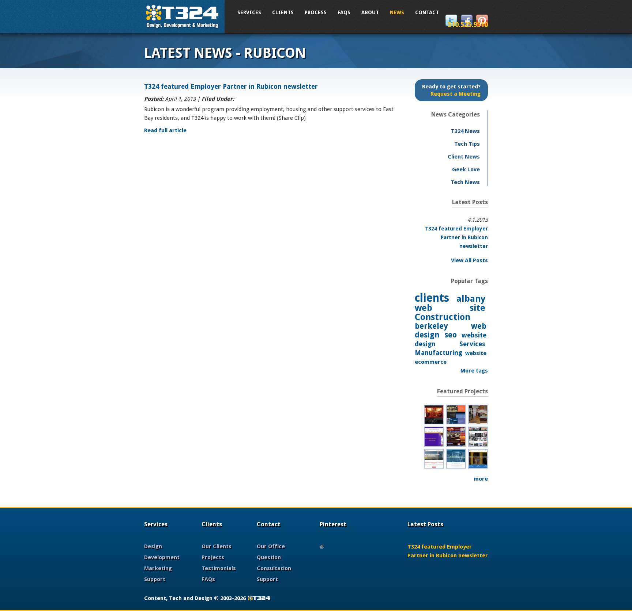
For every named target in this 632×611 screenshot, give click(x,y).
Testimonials (219, 568)
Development (162, 557)
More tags (474, 370)
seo (450, 334)
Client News (464, 156)
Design (153, 546)
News (397, 12)
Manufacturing (438, 352)
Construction (442, 317)
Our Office (271, 546)
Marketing (158, 568)
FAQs (344, 12)
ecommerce (431, 362)
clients (432, 297)
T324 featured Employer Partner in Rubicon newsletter (231, 86)
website (475, 353)
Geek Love (466, 169)
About (370, 12)
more (481, 479)
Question (269, 557)
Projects (213, 557)
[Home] (182, 16)
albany (470, 299)
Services (249, 12)
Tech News (465, 182)
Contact (427, 12)
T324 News (465, 131)
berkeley (431, 326)
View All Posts (469, 260)
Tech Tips (467, 144)
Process (316, 12)
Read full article (165, 130)
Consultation (274, 568)
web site (450, 308)
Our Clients (217, 546)
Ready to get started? (451, 90)
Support (154, 579)
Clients (283, 12)
